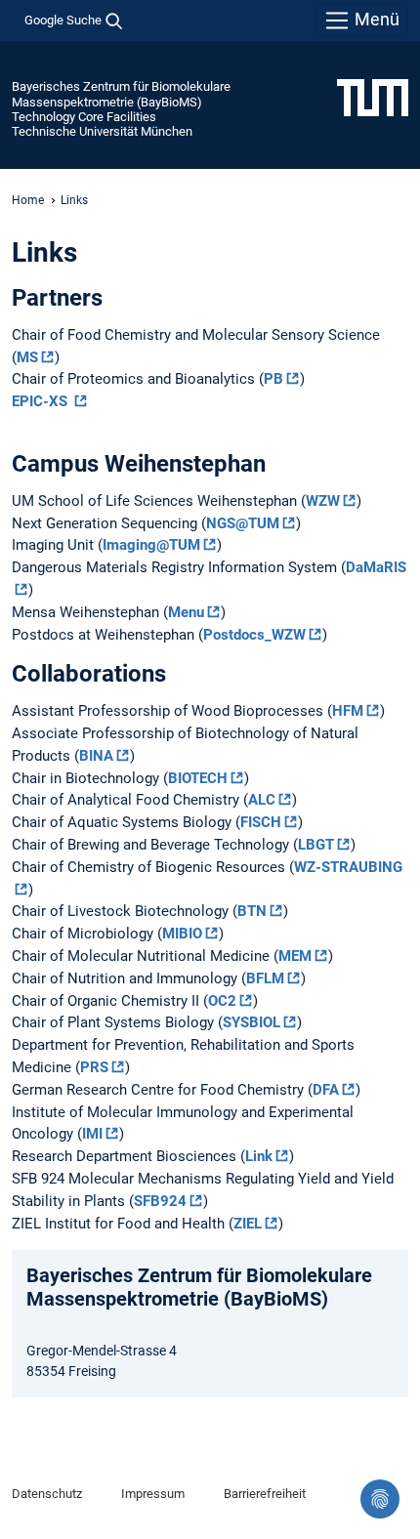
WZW (323, 501)
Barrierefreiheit (265, 1493)
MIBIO (182, 933)
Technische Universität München (102, 131)
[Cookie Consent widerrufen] (379, 1498)
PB (273, 379)
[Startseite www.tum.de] (372, 96)
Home (28, 200)
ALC (261, 800)
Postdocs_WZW (254, 635)
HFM (347, 711)
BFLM (265, 978)
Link (259, 1156)
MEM (295, 956)
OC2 (222, 1001)
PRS (94, 1067)
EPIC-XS (41, 401)
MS (27, 357)
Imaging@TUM (151, 545)
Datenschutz (47, 1493)
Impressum (153, 1493)
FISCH (260, 822)
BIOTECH (198, 778)
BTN (252, 911)
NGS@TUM (242, 523)
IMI (92, 1134)
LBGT (316, 844)
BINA (96, 756)
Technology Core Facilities (84, 116)
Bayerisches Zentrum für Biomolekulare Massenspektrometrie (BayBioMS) (121, 93)
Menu (186, 612)
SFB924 (160, 1201)
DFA (326, 1090)
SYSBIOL (251, 1022)
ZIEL (247, 1223)
